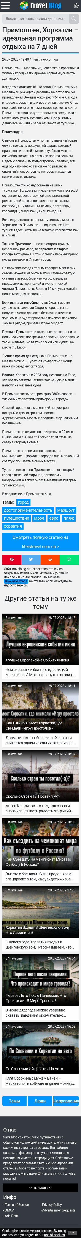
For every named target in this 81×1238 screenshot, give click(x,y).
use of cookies (54, 1235)
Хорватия (13, 526)
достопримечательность (28, 510)
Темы (14, 1101)
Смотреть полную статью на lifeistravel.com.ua (40, 542)
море (39, 518)
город (23, 502)
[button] (11, 560)
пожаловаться (16, 581)
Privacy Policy (52, 1205)
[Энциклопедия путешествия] (40, 5)
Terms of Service (17, 1205)
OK (72, 1233)
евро (53, 518)
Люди (39, 1101)
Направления (66, 1101)
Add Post (11, 1216)
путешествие (16, 518)
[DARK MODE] (76, 5)
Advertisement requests (58, 1210)
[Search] (74, 19)
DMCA (9, 1210)
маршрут (66, 510)
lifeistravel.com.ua (45, 59)
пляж (69, 518)
